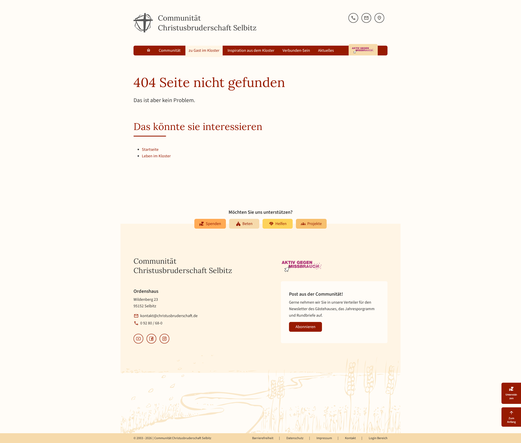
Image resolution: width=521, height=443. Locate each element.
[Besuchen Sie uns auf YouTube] (138, 339)
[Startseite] (143, 23)
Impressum (324, 438)
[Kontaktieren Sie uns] (366, 18)
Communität (170, 50)
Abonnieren (305, 327)
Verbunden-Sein (296, 50)
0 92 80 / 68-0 (151, 323)
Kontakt (350, 438)
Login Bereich (378, 438)
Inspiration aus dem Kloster (251, 50)
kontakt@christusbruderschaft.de (169, 316)
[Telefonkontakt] (353, 18)
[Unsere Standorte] (379, 18)
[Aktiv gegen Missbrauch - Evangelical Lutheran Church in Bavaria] (363, 49)
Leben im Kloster (156, 156)
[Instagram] (164, 339)
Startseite (150, 149)
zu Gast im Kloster (204, 50)
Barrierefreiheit (262, 438)
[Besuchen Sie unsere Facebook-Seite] (151, 339)
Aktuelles (326, 50)
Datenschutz (294, 438)
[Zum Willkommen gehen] (148, 50)
